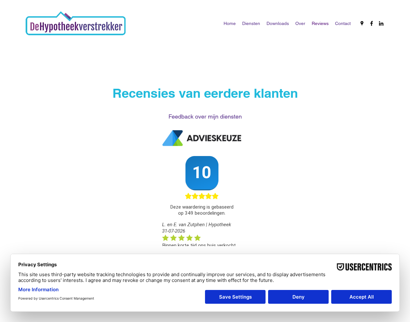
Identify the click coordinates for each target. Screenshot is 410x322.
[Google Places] (362, 23)
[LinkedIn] (381, 23)
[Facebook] (371, 23)
